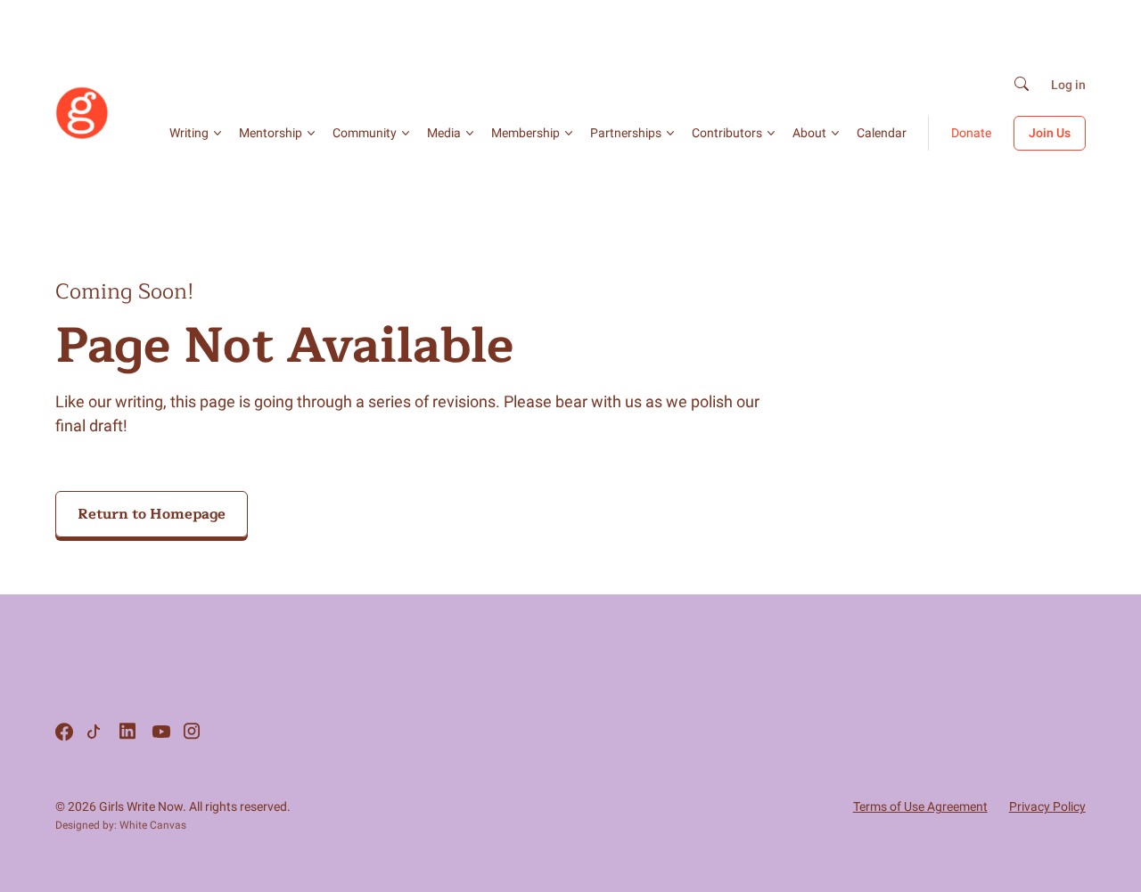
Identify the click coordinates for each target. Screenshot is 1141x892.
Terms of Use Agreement (920, 806)
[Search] (1021, 85)
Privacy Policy (1047, 806)
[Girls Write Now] (82, 135)
